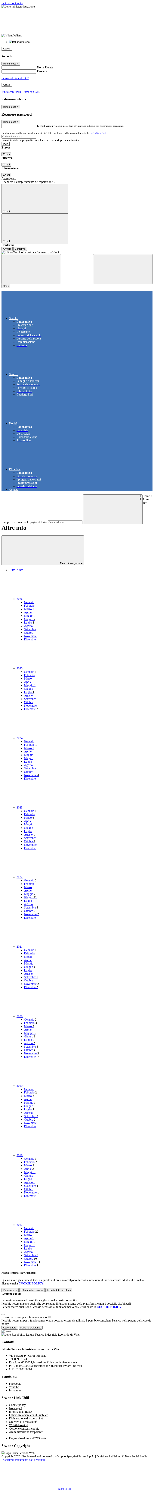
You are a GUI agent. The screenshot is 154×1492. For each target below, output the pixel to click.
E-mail (41, 125)
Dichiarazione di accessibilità (26, 1418)
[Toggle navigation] (31, 269)
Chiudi (6, 154)
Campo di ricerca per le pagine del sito (24, 522)
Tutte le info (16, 569)
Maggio (29, 615)
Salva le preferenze (30, 1327)
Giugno (29, 619)
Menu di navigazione (70, 563)
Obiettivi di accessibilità (23, 1421)
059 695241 (21, 1359)
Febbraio (29, 605)
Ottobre (28, 632)
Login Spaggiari (98, 133)
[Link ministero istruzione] (18, 6)
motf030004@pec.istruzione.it (49, 1365)
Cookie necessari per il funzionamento (25, 1317)
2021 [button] (20, 946)
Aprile (28, 612)
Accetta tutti (59, 1290)
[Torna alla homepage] (77, 252)
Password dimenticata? (15, 78)
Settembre (30, 629)
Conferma (20, 248)
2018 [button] (20, 1155)
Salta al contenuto (12, 3)
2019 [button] (20, 1085)
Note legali (15, 1408)
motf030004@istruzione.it (47, 1362)
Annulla (7, 248)
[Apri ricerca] (122, 269)
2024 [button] (20, 738)
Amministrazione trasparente (26, 1432)
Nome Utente (45, 67)
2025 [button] (20, 668)
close (6, 286)
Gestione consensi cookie (24, 1428)
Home (146, 496)
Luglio (29, 622)
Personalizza (10, 1290)
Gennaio (29, 602)
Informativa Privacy (20, 1411)
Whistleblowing (18, 1425)
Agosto (29, 625)
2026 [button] (20, 598)
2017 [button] (20, 1224)
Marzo (29, 609)
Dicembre (30, 639)
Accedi (7, 48)
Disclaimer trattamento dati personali (23, 1459)
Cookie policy (17, 1404)
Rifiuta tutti (32, 1290)
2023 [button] (20, 807)
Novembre (30, 636)
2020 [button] (20, 1016)
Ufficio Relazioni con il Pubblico (28, 1415)
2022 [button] (20, 877)
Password (42, 71)
